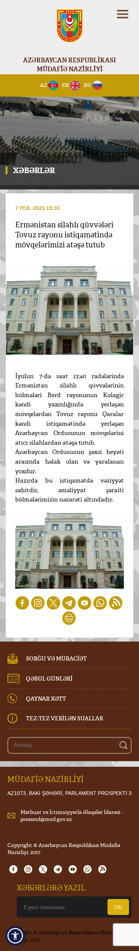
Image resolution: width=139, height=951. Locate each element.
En (65, 85)
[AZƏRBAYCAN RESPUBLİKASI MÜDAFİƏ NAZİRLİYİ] (69, 30)
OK (118, 907)
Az (43, 85)
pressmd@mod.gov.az (46, 818)
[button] (15, 936)
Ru (87, 85)
